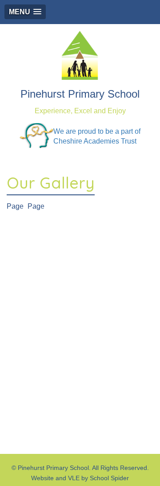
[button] (25, 11)
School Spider (109, 478)
